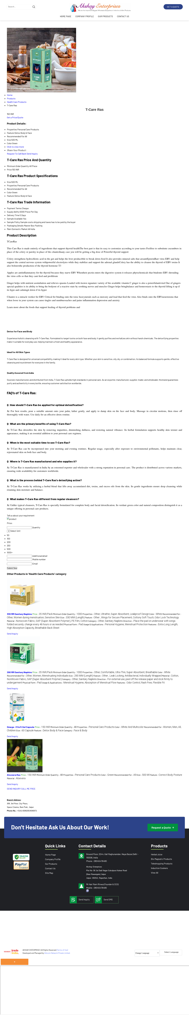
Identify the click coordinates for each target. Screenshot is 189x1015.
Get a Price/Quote (15, 117)
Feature (10, 195)
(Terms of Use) (62, 950)
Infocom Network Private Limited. (57, 953)
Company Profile (84, 16)
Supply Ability (13, 211)
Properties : (115, 614)
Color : (155, 614)
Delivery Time (13, 215)
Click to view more (15, 146)
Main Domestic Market (17, 229)
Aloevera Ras (13, 774)
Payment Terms (14, 208)
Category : (105, 621)
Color (9, 192)
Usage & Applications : (115, 624)
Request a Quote (161, 827)
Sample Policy (13, 222)
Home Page (65, 16)
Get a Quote (173, 7)
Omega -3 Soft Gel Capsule (20, 727)
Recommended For (15, 189)
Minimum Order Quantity (18, 166)
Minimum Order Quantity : (67, 614)
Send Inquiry (32, 153)
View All (154, 872)
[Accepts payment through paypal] (21, 869)
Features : (141, 682)
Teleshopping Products (161, 863)
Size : (72, 617)
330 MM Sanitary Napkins (19, 614)
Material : (47, 621)
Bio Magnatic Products (161, 859)
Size (9, 182)
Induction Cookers (159, 868)
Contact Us (123, 16)
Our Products (105, 16)
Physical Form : (73, 624)
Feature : (132, 617)
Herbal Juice (156, 854)
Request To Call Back (16, 153)
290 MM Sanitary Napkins (19, 672)
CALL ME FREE (28, 788)
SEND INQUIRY (14, 788)
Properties (12, 185)
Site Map (49, 873)
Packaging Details (15, 225)
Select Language (171, 952)
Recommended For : (37, 675)
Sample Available (15, 218)
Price (9, 169)
